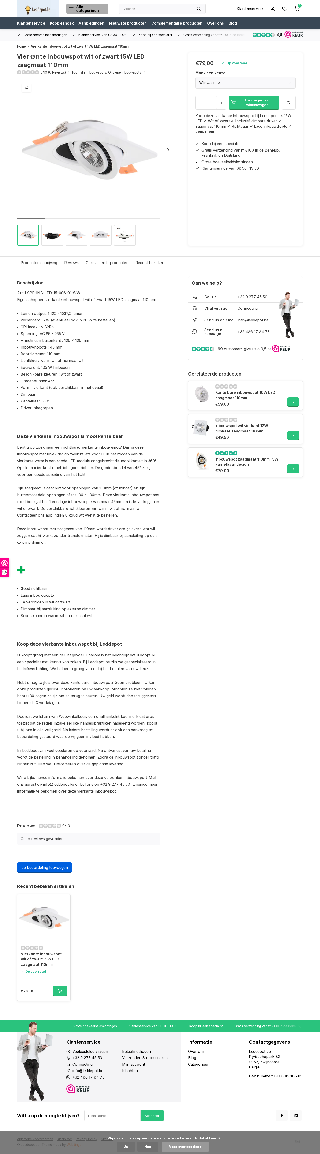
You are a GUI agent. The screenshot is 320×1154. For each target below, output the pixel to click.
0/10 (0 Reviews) (53, 72)
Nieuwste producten (128, 23)
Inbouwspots (97, 72)
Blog (233, 23)
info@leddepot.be (253, 320)
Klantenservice (250, 8)
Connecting (248, 308)
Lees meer (205, 131)
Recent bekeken (149, 262)
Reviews (71, 262)
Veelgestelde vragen (90, 1051)
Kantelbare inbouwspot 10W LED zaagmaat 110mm (245, 395)
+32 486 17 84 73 (254, 331)
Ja (126, 1147)
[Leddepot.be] (38, 8)
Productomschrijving (39, 262)
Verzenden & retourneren (145, 1057)
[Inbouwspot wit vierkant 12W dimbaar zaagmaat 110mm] (201, 427)
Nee (147, 1147)
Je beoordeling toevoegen (44, 867)
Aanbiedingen (91, 23)
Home (21, 46)
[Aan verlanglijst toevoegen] (63, 901)
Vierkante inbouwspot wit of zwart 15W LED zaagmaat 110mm (80, 46)
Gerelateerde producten (107, 262)
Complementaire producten (176, 23)
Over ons (215, 23)
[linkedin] (296, 1115)
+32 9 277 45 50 (252, 296)
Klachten (130, 1070)
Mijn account (133, 1064)
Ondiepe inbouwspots (124, 72)
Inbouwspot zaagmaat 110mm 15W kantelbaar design (246, 462)
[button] (168, 150)
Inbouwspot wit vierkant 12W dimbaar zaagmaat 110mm (241, 428)
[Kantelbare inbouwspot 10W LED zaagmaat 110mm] (201, 393)
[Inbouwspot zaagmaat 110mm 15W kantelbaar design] (201, 460)
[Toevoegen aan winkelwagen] (60, 991)
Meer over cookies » (185, 1147)
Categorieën (198, 1064)
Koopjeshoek (62, 23)
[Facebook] (282, 1115)
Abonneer (152, 1115)
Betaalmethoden (136, 1051)
